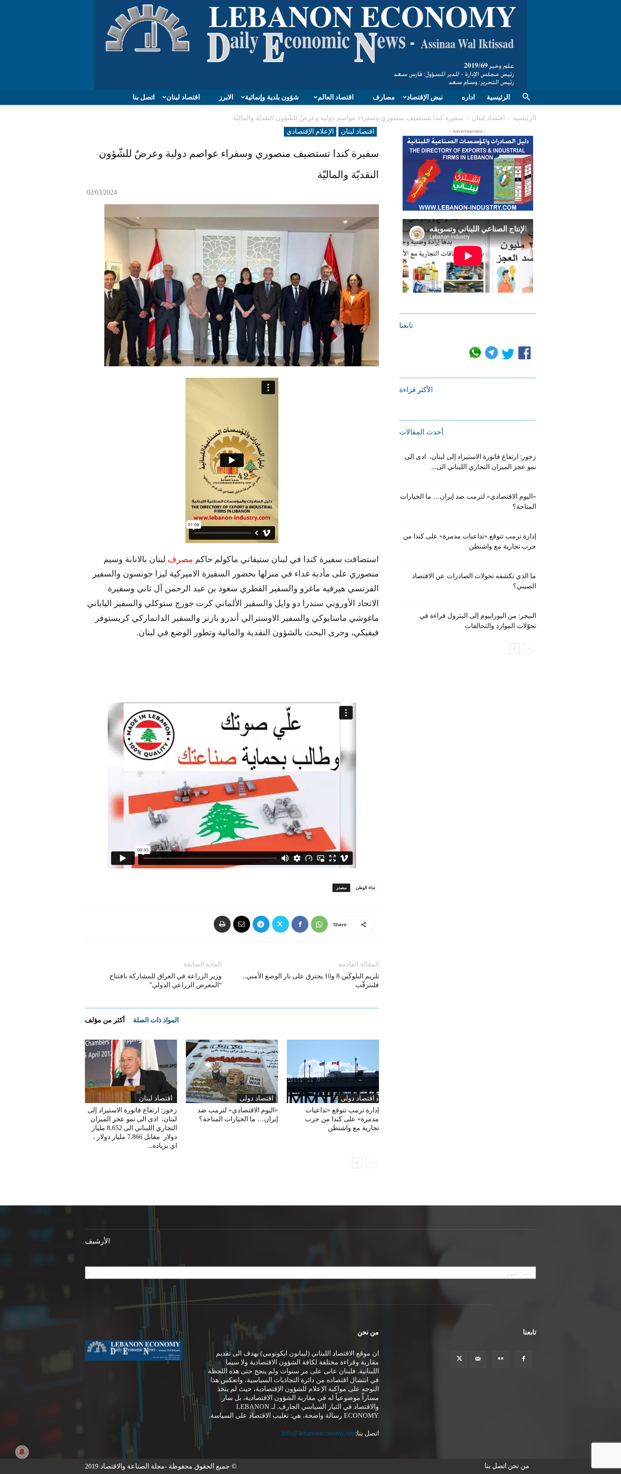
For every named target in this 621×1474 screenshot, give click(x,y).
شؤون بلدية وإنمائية (272, 97)
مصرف (180, 559)
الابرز (226, 97)
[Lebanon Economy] (310, 45)
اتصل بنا (144, 97)
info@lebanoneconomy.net (318, 1433)
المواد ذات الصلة (156, 1020)
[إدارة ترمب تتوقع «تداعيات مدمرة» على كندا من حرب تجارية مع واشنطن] (333, 1071)
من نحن (518, 1465)
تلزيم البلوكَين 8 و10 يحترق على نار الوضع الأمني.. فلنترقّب (311, 980)
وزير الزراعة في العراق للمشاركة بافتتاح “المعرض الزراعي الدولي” (165, 980)
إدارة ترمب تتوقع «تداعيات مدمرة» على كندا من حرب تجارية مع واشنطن (342, 1118)
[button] (526, 97)
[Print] (222, 924)
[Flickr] (500, 1359)
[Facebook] (299, 924)
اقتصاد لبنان (183, 97)
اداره (468, 97)
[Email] (241, 924)
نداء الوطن (365, 887)
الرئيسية (498, 97)
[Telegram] (261, 924)
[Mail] (477, 1359)
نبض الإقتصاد (425, 97)
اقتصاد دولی (256, 1098)
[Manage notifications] (22, 1452)
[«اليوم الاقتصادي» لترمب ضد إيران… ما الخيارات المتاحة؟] (232, 1071)
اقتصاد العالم (336, 97)
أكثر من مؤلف (105, 1020)
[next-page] (357, 1163)
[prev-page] (370, 1163)
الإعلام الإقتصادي (310, 131)
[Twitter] (280, 924)
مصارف (384, 97)
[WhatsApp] (319, 924)
